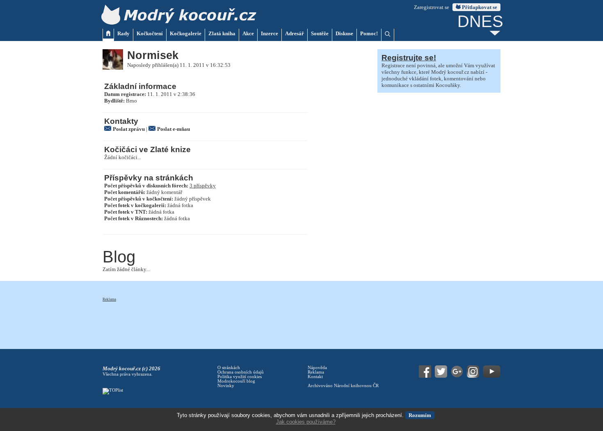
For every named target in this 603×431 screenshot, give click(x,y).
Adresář (294, 33)
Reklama (109, 299)
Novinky (225, 385)
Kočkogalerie (185, 33)
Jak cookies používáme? (306, 422)
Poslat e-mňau (173, 129)
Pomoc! (369, 33)
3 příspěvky (203, 185)
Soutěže (320, 33)
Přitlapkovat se (479, 7)
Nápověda (317, 367)
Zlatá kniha (221, 33)
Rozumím (420, 415)
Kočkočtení (150, 33)
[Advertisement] (252, 320)
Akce (248, 33)
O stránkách (228, 367)
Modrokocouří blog (236, 381)
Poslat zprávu (129, 129)
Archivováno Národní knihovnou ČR (343, 385)
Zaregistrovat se (431, 7)
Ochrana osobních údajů (240, 372)
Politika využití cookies (239, 376)
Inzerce (269, 33)
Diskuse (344, 33)
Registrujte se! (408, 57)
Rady (123, 33)
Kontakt (315, 376)
